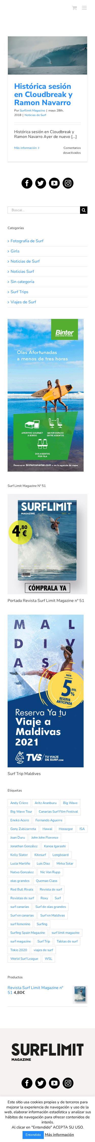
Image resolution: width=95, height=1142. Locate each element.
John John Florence (44, 837)
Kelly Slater (19, 855)
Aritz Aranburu (45, 803)
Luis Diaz (43, 863)
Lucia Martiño (20, 863)
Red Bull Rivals (21, 889)
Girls (15, 251)
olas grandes (19, 881)
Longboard (60, 855)
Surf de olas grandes (50, 907)
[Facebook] (27, 183)
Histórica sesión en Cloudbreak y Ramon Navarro (47, 42)
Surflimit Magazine (32, 110)
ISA (82, 829)
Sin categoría (22, 281)
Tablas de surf (67, 941)
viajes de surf (43, 950)
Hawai (47, 829)
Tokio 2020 (18, 950)
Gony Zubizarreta (23, 829)
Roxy (44, 898)
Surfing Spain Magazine (27, 932)
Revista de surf (51, 889)
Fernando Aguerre (48, 820)
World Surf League (24, 958)
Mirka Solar (64, 863)
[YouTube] (54, 183)
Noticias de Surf (47, 74)
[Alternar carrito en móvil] (74, 7)
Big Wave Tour (21, 811)
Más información (25, 148)
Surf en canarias (22, 915)
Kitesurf (40, 855)
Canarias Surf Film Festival (58, 811)
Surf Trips (19, 292)
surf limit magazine (66, 932)
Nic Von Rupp (50, 872)
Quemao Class (46, 881)
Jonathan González (23, 846)
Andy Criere (19, 803)
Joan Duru (17, 837)
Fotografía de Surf (27, 241)
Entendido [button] (33, 1135)
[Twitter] (40, 183)
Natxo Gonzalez (22, 872)
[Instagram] (68, 183)
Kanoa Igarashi (55, 846)
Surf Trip (43, 941)
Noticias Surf (22, 271)
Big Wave (70, 803)
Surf (58, 898)
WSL (48, 958)
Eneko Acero (19, 820)
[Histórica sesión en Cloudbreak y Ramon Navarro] (47, 55)
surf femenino (20, 924)
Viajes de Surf (23, 302)
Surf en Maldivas (52, 915)
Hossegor (66, 829)
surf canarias (19, 907)
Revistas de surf (22, 898)
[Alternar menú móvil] (84, 7)
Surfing (42, 924)
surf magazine (20, 941)
